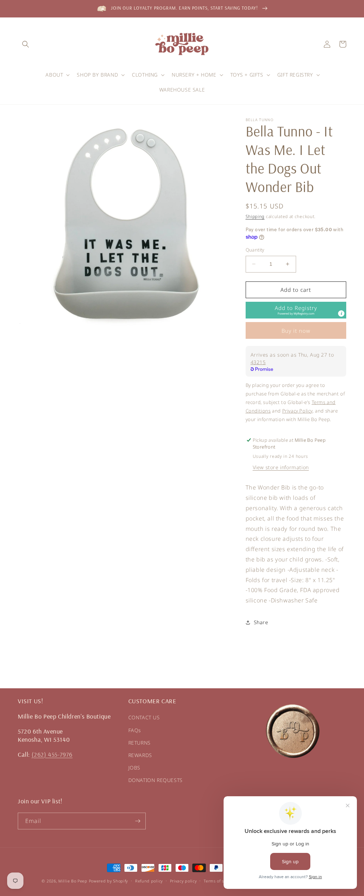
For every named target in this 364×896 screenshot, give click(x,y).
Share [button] (261, 622)
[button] (25, 44)
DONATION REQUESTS (155, 780)
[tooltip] (341, 313)
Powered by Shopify (108, 881)
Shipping (255, 216)
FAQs (134, 730)
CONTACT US (144, 717)
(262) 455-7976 (52, 754)
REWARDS (140, 755)
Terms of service (220, 881)
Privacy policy (183, 881)
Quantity (255, 250)
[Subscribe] (137, 821)
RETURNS (139, 742)
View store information (281, 467)
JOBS (134, 767)
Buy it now (296, 330)
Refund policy (149, 881)
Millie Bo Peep (72, 881)
